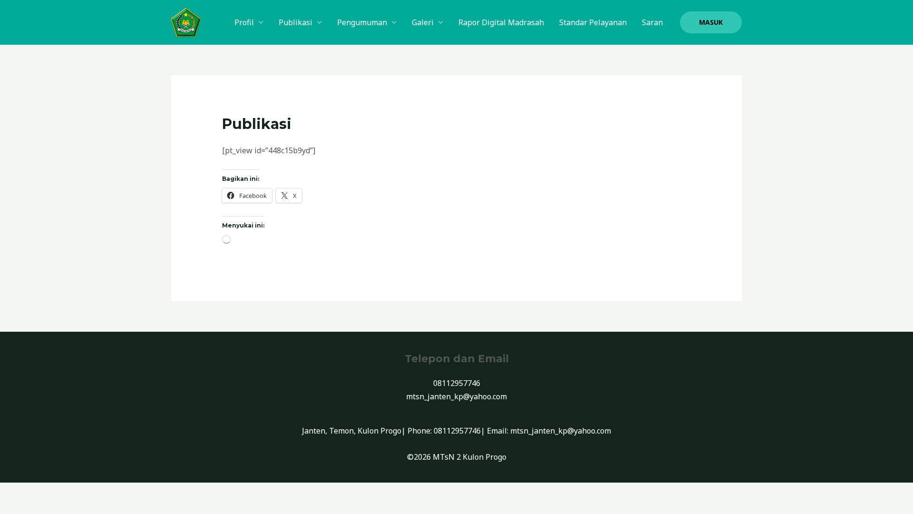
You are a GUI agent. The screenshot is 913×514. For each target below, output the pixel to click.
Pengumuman (362, 22)
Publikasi (295, 22)
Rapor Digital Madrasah (501, 22)
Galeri (423, 22)
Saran (652, 22)
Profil (244, 22)
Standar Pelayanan (593, 22)
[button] (711, 22)
